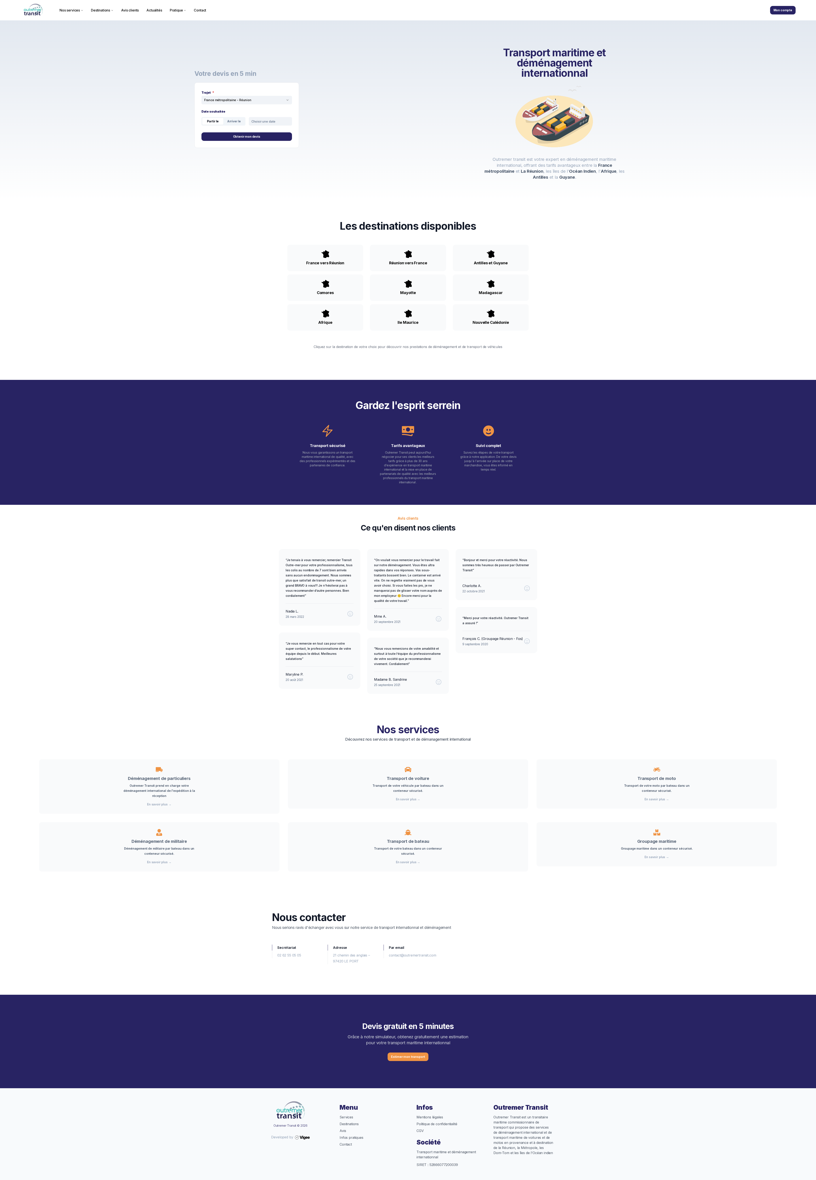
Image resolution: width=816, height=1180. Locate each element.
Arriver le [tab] (234, 121)
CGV (420, 1131)
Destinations (100, 10)
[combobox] (246, 100)
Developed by (282, 1137)
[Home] (33, 10)
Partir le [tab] (213, 121)
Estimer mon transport (408, 1056)
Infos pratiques (351, 1137)
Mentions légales (429, 1117)
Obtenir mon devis (246, 136)
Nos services (70, 10)
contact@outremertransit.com (412, 955)
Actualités (154, 10)
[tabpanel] (270, 121)
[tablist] (223, 121)
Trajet (207, 92)
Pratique (176, 10)
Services (346, 1117)
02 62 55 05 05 (289, 955)
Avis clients (130, 10)
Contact (200, 10)
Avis (343, 1131)
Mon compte (783, 10)
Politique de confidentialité (436, 1124)
